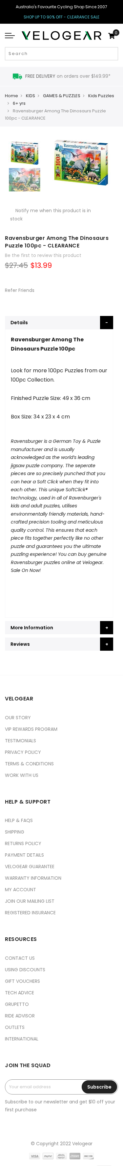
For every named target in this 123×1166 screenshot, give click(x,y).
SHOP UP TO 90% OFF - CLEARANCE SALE (61, 17)
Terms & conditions (29, 763)
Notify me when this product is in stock (50, 214)
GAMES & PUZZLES (61, 96)
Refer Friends (19, 290)
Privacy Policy (23, 752)
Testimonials (20, 740)
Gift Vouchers (22, 981)
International (21, 1039)
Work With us (21, 775)
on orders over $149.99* (68, 76)
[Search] (112, 54)
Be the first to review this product (43, 255)
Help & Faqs (19, 820)
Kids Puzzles (101, 96)
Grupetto (17, 1004)
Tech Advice (19, 992)
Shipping (14, 832)
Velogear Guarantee (29, 866)
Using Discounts (25, 969)
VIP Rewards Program (31, 729)
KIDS (30, 96)
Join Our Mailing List (29, 901)
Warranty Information (33, 878)
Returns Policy (23, 843)
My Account (20, 889)
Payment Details (24, 855)
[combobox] (61, 53)
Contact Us (20, 958)
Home (11, 96)
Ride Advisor (20, 1015)
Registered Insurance (30, 912)
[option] (24, 153)
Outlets (15, 1027)
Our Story (18, 717)
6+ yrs (19, 103)
